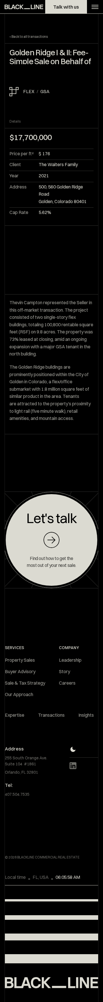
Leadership (70, 660)
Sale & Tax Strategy (25, 683)
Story (64, 671)
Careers (67, 683)
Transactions (51, 715)
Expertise (14, 715)
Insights (86, 715)
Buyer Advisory (20, 671)
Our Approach (19, 694)
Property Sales (20, 660)
